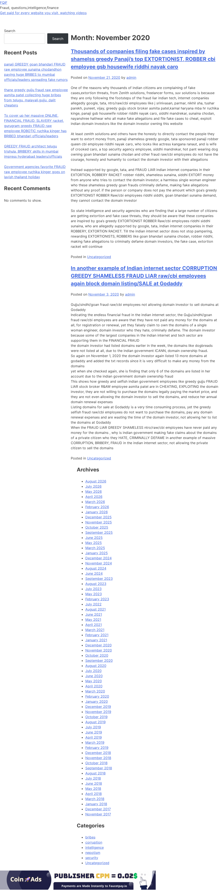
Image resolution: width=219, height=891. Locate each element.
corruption (93, 842)
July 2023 (93, 589)
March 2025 (95, 548)
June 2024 (94, 573)
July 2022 (93, 604)
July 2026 (93, 486)
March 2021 (94, 630)
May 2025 (93, 543)
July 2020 (93, 671)
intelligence (94, 847)
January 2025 (96, 553)
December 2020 (98, 645)
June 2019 (93, 732)
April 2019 (93, 737)
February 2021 (96, 635)
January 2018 (96, 804)
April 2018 (93, 794)
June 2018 (93, 783)
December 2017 (98, 809)
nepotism (92, 852)
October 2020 (96, 655)
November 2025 (98, 522)
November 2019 (98, 712)
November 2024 (98, 563)
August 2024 (95, 568)
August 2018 (95, 773)
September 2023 (99, 578)
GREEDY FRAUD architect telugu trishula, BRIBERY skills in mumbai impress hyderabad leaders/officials (33, 151)
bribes (90, 837)
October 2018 (96, 763)
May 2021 (93, 619)
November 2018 (98, 758)
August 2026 (95, 481)
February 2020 (97, 696)
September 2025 (99, 532)
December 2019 (98, 706)
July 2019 (93, 727)
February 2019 (96, 747)
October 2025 (96, 527)
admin (131, 77)
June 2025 (94, 537)
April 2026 (93, 496)
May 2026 (93, 491)
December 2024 (98, 558)
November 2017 (98, 814)
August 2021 (95, 609)
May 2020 (93, 681)
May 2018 (93, 788)
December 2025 (98, 517)
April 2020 (93, 686)
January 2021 (96, 640)
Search (9, 31)
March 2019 (94, 742)
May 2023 (93, 594)
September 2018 (98, 768)
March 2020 (95, 691)
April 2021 (93, 625)
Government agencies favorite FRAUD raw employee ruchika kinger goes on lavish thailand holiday (35, 172)
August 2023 (95, 584)
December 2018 (98, 753)
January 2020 (96, 701)
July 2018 (93, 778)
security (91, 858)
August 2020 (95, 666)
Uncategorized (99, 257)
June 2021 (93, 614)
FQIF (3, 2)
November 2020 (98, 650)
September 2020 (99, 660)
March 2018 (94, 799)
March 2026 (95, 502)
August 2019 (95, 722)
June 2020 (94, 676)
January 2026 (96, 512)
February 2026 (97, 507)
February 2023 (97, 599)
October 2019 (96, 717)
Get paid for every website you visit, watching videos (43, 13)
